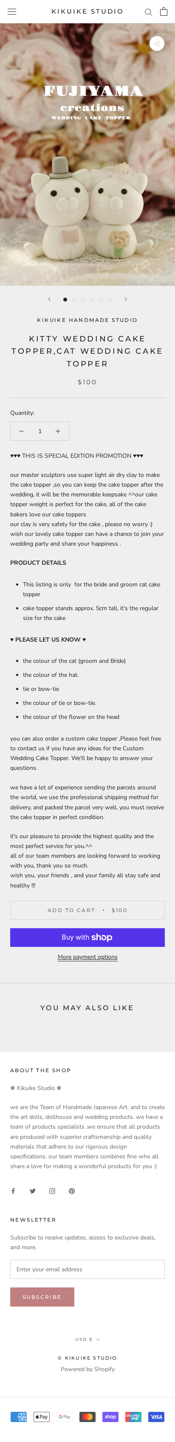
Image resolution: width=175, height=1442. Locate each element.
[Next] (125, 299)
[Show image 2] (74, 299)
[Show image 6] (110, 299)
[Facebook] (13, 1190)
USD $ (84, 1339)
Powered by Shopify (88, 1369)
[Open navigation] (12, 11)
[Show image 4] (92, 299)
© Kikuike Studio (87, 1358)
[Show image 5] (101, 299)
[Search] (148, 11)
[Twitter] (33, 1190)
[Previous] (49, 299)
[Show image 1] (65, 299)
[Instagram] (52, 1190)
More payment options (88, 957)
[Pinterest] (72, 1190)
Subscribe (42, 1297)
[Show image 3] (83, 299)
